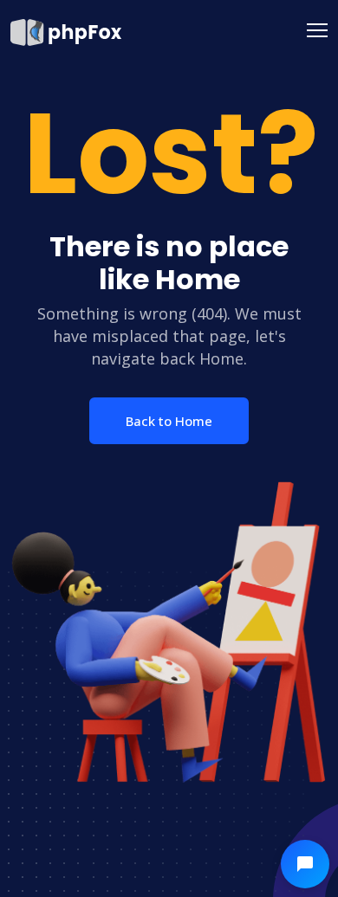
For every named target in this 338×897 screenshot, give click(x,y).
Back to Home (169, 420)
